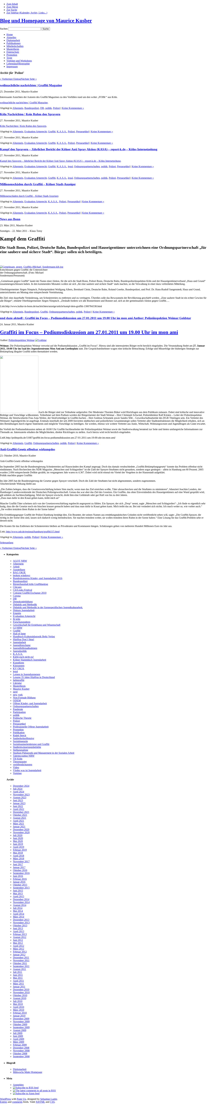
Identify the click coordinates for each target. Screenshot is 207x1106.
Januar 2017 (19, 867)
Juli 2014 (17, 908)
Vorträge (17, 773)
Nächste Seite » (29, 79)
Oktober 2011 (20, 963)
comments (17, 1102)
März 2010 (18, 1010)
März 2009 (18, 1042)
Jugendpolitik (20, 651)
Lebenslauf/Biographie (18, 63)
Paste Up (21, 1099)
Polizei (56, 108)
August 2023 (19, 797)
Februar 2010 (20, 1012)
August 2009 (19, 1030)
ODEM (17, 700)
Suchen (4, 28)
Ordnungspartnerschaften (87, 166)
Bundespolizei (31, 108)
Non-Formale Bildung (24, 697)
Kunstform (18, 662)
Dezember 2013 (21, 919)
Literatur (17, 683)
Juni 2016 (18, 876)
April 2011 (18, 980)
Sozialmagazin (20, 741)
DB (42, 108)
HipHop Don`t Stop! (23, 639)
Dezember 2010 (21, 989)
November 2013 (21, 922)
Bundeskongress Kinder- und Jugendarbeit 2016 (37, 578)
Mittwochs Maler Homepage (27, 1072)
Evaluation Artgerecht (35, 131)
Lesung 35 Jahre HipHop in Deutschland (34, 677)
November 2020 (21, 832)
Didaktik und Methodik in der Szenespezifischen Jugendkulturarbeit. (48, 607)
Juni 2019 (18, 844)
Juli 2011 (17, 972)
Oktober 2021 (20, 815)
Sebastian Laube (48, 1099)
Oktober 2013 (20, 925)
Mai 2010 (18, 1004)
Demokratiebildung (23, 601)
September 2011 (21, 966)
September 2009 (21, 1027)
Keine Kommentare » (73, 108)
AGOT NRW (20, 560)
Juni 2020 (18, 838)
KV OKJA (18, 668)
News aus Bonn (10, 219)
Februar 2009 (20, 1044)
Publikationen (13, 43)
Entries (3, 1102)
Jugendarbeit (19, 642)
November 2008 (21, 1050)
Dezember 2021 (21, 812)
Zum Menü (12, 6)
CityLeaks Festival (22, 590)
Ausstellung (19, 569)
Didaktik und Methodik (25, 604)
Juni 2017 (18, 864)
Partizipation (19, 712)
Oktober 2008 (20, 1053)
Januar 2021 (19, 826)
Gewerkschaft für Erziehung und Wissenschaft (36, 624)
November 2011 (21, 960)
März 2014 (18, 916)
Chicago (17, 587)
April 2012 (18, 946)
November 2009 (21, 1021)
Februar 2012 (20, 951)
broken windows (21, 575)
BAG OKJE (19, 572)
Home (9, 34)
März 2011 (18, 983)
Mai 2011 (18, 978)
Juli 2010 (17, 1001)
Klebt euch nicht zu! (23, 656)
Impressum (12, 66)
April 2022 (18, 809)
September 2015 (21, 887)
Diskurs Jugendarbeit (23, 610)
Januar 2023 (19, 803)
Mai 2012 (18, 943)
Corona (17, 595)
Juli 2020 (17, 835)
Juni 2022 (18, 806)
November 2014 (21, 902)
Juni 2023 (18, 800)
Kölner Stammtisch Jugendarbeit (29, 659)
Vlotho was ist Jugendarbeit (27, 770)
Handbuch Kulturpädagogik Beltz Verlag (34, 636)
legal (70, 166)
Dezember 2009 (21, 1018)
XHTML (40, 1102)
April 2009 (18, 1039)
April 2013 (18, 931)
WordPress (5, 1099)
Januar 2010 (19, 1015)
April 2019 (18, 847)
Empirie (17, 613)
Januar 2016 (19, 882)
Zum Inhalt (12, 4)
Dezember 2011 (21, 957)
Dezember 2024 (21, 785)
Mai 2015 (18, 893)
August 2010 (19, 998)
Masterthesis (12, 49)
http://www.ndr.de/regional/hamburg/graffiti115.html (32, 531)
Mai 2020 (18, 841)
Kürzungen (18, 665)
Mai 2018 (18, 852)
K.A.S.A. (62, 131)
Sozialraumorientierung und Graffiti (31, 744)
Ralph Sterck (19, 735)
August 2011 (19, 969)
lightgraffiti (18, 680)
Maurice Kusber (21, 688)
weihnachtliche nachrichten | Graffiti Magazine (31, 85)
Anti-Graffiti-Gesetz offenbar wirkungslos (27, 449)
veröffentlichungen (22, 764)
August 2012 (19, 937)
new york (18, 694)
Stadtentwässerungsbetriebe (27, 747)
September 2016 (21, 873)
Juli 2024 (17, 788)
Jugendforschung (21, 645)
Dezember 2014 (21, 899)
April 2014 (18, 914)
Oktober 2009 (20, 1024)
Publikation (19, 732)
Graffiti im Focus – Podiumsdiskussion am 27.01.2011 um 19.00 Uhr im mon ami (89, 332)
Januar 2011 (19, 986)
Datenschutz (12, 52)
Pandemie (18, 709)
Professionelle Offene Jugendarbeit (31, 726)
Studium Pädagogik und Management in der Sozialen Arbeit (43, 753)
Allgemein (17, 108)
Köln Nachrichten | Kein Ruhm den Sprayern (30, 114)
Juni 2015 (18, 890)
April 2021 (18, 820)
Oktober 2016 (20, 870)
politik (48, 108)
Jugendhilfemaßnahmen (25, 648)
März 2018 (18, 858)
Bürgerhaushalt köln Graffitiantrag (30, 584)
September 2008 (21, 1056)
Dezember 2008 (21, 1047)
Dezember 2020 (21, 829)
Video (16, 767)
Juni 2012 (18, 940)
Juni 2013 (18, 928)
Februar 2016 (20, 879)
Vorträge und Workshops (19, 60)
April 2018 (18, 855)
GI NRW (17, 627)
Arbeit (16, 566)
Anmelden (18, 1084)
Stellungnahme (20, 750)
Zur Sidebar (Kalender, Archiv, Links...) (26, 12)
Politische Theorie (22, 718)
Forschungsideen (21, 622)
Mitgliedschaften (14, 46)
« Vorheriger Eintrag (10, 79)
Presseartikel (82, 131)
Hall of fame (19, 633)
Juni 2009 (18, 1036)
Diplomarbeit (13, 40)
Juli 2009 (17, 1033)
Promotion (11, 55)
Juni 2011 (18, 975)
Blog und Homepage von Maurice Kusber (46, 20)
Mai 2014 (18, 911)
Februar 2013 (20, 934)
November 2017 (21, 861)
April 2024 (18, 791)
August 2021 (19, 817)
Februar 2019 (20, 849)
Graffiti (51, 131)
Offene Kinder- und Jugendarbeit (30, 703)
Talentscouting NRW (23, 755)
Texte (9, 57)
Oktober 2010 (20, 995)
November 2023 (21, 794)
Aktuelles (11, 37)
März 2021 (18, 823)
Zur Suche (11, 9)
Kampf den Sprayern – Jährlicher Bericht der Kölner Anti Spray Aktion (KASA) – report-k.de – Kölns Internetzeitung (78, 149)
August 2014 (19, 905)
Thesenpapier (20, 761)
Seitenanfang (6, 542)
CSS (52, 1102)
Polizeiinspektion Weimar (22, 340)
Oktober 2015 (20, 884)
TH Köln (17, 758)
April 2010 (18, 1007)
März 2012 (18, 948)
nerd (15, 691)
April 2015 (18, 896)
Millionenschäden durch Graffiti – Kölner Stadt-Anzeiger (38, 184)
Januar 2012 (19, 954)
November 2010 (21, 992)
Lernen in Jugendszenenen (26, 674)
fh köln (16, 619)
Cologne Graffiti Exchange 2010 (29, 592)
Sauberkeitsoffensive (23, 738)
